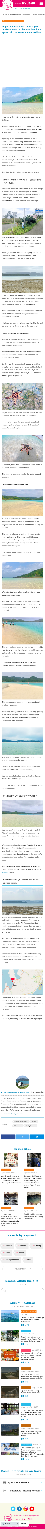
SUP (29, 1260)
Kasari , (34, 1121)
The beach (17, 1126)
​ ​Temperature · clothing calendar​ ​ (24, 1490)
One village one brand (20, 1121)
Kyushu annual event (18, 1482)
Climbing (37, 1246)
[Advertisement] (22, 59)
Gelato (7, 1253)
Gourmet (8, 1246)
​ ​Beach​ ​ (21, 1253)
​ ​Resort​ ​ (23, 1246)
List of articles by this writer (13, 1114)
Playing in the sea (31, 1126)
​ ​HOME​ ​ (4, 14)
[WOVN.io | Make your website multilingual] (24, 1523)
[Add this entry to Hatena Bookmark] (37, 1136)
